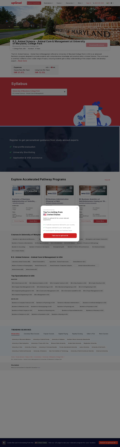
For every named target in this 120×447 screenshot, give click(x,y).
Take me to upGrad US (60, 235)
